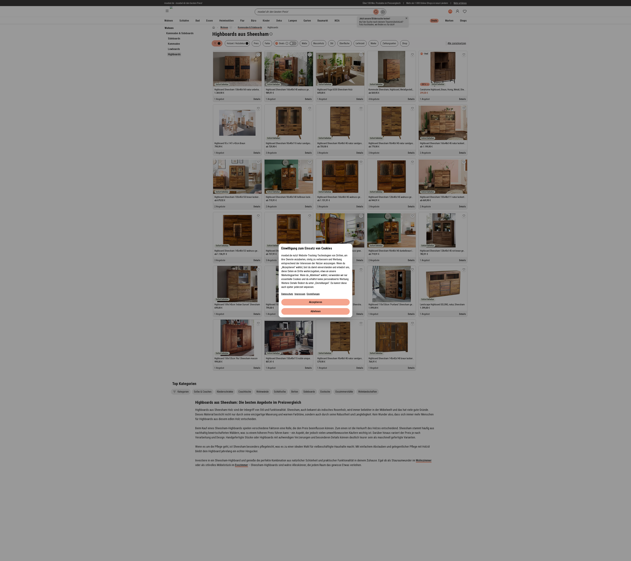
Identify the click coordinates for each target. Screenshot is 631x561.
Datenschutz (287, 294)
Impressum (299, 294)
